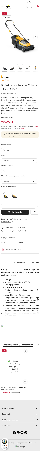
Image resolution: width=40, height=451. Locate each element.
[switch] (5, 448)
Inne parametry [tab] (18, 262)
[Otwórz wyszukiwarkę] (27, 7)
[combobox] (19, 150)
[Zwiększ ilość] (33, 206)
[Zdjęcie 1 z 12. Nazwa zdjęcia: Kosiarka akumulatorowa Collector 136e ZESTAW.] (4, 67)
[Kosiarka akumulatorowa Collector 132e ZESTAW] (5, 195)
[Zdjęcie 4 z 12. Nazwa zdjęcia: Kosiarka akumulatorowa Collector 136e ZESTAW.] (27, 67)
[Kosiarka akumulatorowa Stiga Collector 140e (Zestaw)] (14, 195)
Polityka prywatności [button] (10, 420)
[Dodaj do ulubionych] (34, 212)
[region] (9, 195)
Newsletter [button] (6, 425)
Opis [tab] (4, 262)
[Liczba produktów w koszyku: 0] (36, 7)
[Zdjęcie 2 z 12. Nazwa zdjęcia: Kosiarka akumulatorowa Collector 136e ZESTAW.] (12, 67)
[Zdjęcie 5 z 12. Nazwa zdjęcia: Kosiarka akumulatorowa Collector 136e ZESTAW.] (35, 67)
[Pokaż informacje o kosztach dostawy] (25, 231)
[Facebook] (14, 432)
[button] (35, 37)
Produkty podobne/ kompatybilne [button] (18, 344)
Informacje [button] (6, 414)
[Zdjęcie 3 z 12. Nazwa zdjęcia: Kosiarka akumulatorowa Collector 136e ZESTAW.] (20, 67)
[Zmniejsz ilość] (3, 206)
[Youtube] (21, 432)
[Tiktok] (25, 432)
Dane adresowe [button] (8, 408)
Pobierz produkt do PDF (13, 249)
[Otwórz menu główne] (2, 6)
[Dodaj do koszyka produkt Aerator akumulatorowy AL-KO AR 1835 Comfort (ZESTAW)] (25, 381)
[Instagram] (18, 432)
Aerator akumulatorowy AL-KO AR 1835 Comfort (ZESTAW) (14, 388)
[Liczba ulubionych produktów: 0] (32, 7)
